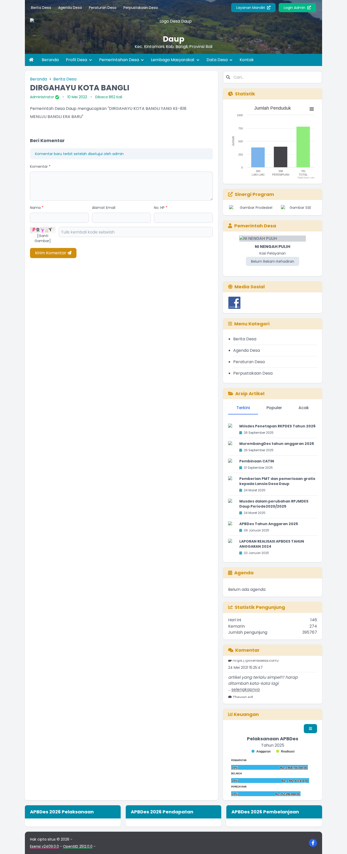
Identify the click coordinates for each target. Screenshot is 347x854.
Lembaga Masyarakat (173, 60)
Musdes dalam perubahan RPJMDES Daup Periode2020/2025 (273, 504)
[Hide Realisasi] (285, 751)
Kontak (247, 60)
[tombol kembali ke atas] (337, 844)
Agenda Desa (70, 7)
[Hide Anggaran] (261, 751)
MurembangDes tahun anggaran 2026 (276, 443)
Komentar (40, 166)
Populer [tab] (274, 408)
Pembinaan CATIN (256, 461)
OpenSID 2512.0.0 (77, 846)
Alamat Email (103, 207)
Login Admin (295, 7)
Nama (36, 207)
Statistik (245, 94)
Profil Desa (77, 60)
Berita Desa (41, 7)
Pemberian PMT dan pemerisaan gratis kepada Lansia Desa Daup (277, 481)
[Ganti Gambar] (43, 238)
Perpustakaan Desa (140, 7)
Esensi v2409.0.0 (44, 846)
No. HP (160, 207)
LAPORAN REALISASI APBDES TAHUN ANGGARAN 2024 (271, 544)
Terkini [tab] (243, 408)
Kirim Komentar (51, 253)
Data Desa (218, 60)
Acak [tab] (303, 408)
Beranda (50, 60)
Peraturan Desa (102, 7)
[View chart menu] (312, 109)
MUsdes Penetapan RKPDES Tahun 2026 (277, 426)
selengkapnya (245, 682)
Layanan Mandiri (251, 7)
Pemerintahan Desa (119, 60)
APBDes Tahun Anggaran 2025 (268, 523)
